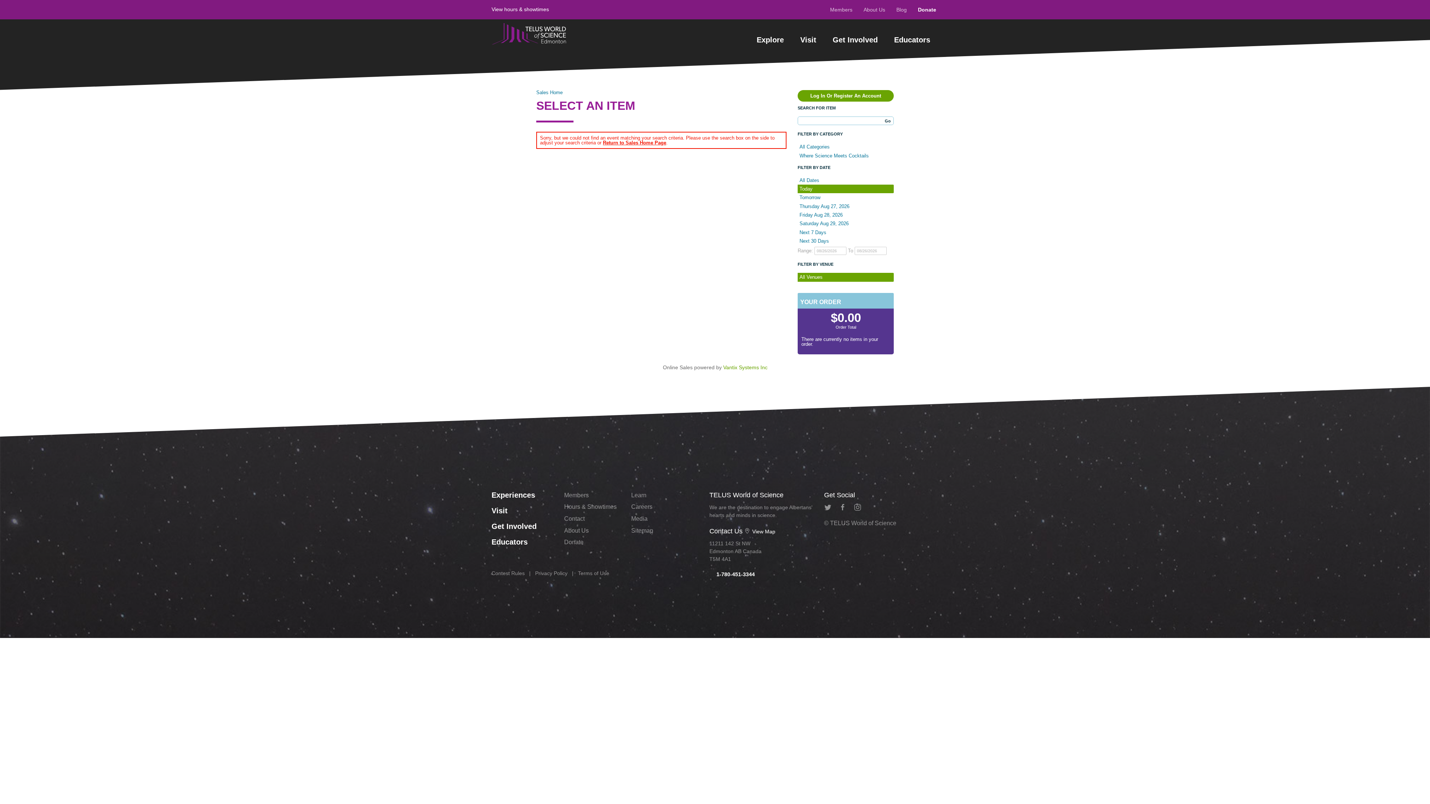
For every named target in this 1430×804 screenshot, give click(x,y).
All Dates (809, 180)
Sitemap (642, 530)
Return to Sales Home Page (634, 143)
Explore (770, 40)
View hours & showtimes (520, 9)
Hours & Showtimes (590, 507)
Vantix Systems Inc (745, 367)
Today (806, 189)
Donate (927, 10)
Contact (574, 519)
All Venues (811, 277)
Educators (912, 40)
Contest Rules (508, 573)
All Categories (815, 147)
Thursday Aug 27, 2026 (824, 206)
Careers (641, 507)
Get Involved (855, 40)
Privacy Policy (551, 573)
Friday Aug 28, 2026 (821, 215)
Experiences (513, 495)
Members (841, 10)
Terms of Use (593, 573)
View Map (763, 532)
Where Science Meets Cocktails (834, 156)
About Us (874, 10)
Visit (808, 40)
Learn (638, 495)
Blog (901, 10)
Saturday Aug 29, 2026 (824, 223)
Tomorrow (810, 197)
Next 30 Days (814, 241)
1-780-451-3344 (735, 574)
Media (639, 519)
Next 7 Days (813, 232)
